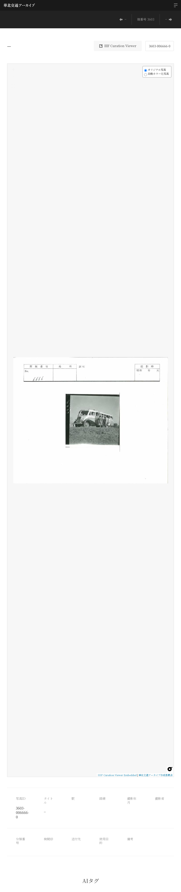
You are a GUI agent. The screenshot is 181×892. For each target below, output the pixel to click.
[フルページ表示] (13, 86)
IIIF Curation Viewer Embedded (117, 775)
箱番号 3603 (145, 19)
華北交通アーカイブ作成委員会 (156, 775)
